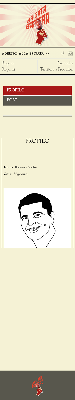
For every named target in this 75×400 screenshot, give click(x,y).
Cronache (65, 63)
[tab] (37, 91)
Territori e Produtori (56, 69)
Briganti (8, 69)
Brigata (8, 63)
